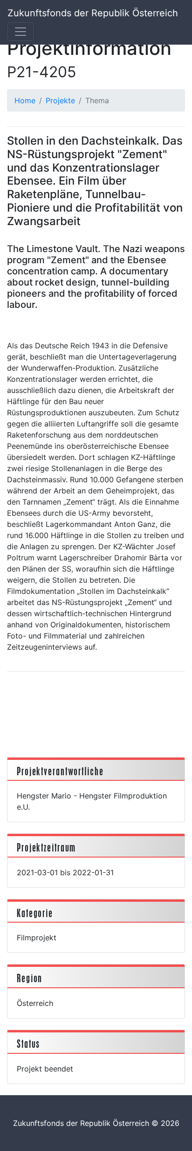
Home (24, 100)
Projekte (60, 100)
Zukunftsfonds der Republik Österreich (92, 13)
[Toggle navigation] (20, 31)
